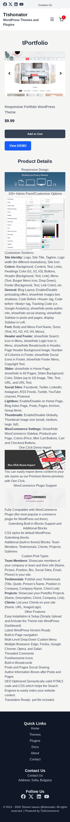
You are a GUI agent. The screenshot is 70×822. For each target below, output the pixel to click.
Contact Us (45, 5)
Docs (35, 747)
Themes (35, 734)
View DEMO (17, 145)
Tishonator (15, 14)
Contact (35, 759)
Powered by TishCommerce (42, 810)
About (35, 753)
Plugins (35, 740)
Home (35, 728)
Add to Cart (35, 133)
